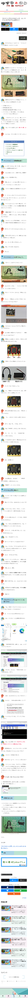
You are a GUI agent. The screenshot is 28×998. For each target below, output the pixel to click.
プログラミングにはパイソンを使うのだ (14, 150)
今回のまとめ (9, 152)
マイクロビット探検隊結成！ (12, 144)
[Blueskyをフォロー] (7, 890)
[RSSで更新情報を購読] (14, 893)
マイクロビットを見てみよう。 (12, 146)
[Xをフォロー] (20, 887)
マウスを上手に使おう (10, 148)
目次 (12, 141)
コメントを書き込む (14, 977)
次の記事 (23, 38)
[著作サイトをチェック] (7, 887)
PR (7, 153)
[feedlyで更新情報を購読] (20, 890)
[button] (22, 29)
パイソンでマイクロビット (7, 874)
